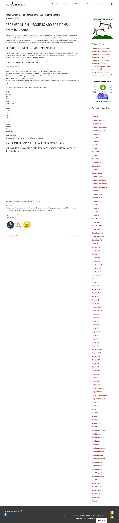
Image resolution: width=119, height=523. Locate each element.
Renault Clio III (96, 420)
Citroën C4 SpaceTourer (98, 201)
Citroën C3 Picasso (97, 162)
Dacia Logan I (95, 254)
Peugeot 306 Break (97, 349)
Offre (65, 4)
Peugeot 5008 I (96, 377)
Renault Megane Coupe (98, 462)
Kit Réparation (96, 279)
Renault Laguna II (96, 444)
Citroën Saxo (95, 222)
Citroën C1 (95, 138)
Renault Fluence (96, 427)
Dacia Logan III (96, 261)
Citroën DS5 (95, 215)
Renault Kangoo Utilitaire (98, 437)
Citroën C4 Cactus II (97, 176)
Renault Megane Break (98, 451)
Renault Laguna (96, 441)
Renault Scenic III (96, 487)
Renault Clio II (95, 416)
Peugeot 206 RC (96, 314)
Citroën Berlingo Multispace (99, 127)
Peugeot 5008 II (96, 381)
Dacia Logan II (96, 258)
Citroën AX (95, 117)
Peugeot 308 (95, 367)
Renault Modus (96, 480)
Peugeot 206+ (95, 321)
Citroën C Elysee (96, 134)
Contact (102, 4)
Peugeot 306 (95, 346)
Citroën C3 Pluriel (96, 166)
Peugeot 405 (95, 374)
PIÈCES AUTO (95, 406)
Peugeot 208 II (96, 332)
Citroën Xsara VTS (97, 240)
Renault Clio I (95, 413)
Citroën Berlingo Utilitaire (98, 131)
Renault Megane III (97, 469)
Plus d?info (74, 4)
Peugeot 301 (95, 342)
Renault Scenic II (96, 483)
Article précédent (11, 236)
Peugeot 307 (95, 363)
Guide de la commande (88, 4)
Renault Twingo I (96, 497)
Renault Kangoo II (97, 434)
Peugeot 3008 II (96, 339)
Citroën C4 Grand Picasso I (99, 183)
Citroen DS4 (95, 212)
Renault (94, 409)
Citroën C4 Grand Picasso (99, 180)
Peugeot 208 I (95, 328)
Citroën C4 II (95, 191)
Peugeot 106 (95, 286)
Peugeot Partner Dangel (98, 388)
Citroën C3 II (95, 155)
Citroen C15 (95, 141)
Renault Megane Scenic (98, 476)
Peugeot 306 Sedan (97, 360)
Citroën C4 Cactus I (97, 173)
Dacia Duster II (96, 251)
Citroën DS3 (95, 208)
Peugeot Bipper (96, 385)
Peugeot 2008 (95, 296)
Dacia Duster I (96, 247)
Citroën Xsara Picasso (98, 236)
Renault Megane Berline (98, 448)
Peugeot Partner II (97, 392)
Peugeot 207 (95, 325)
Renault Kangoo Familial (98, 430)
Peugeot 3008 (95, 335)
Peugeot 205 (95, 300)
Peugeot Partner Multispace (99, 395)
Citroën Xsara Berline (97, 229)
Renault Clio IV (96, 423)
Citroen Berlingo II (97, 124)
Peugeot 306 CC (96, 353)
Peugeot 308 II (96, 370)
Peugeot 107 (95, 293)
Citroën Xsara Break (97, 233)
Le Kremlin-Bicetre (35, 201)
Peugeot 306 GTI (96, 356)
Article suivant (76, 236)
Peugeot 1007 (95, 282)
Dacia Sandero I (96, 268)
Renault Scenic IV (96, 490)
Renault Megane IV (97, 473)
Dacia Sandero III (96, 275)
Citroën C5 (95, 205)
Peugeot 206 (95, 303)
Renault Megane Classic (98, 459)
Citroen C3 (95, 148)
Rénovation (95, 501)
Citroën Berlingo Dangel (98, 120)
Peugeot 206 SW (96, 318)
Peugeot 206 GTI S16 (97, 310)
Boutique (56, 4)
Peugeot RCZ (95, 402)
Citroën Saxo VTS (97, 226)
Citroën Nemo (96, 219)
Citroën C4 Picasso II (97, 198)
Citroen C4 (95, 169)
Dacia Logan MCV (97, 265)
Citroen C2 (95, 145)
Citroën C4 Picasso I (97, 194)
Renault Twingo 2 (96, 494)
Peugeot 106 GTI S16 (97, 289)
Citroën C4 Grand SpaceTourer (100, 187)
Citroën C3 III (95, 159)
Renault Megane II (97, 466)
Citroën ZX (95, 243)
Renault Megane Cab (97, 455)
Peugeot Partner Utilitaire (98, 399)
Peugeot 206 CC (96, 307)
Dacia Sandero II (96, 272)
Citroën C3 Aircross (97, 152)
